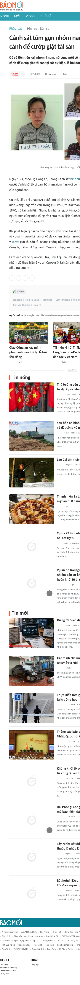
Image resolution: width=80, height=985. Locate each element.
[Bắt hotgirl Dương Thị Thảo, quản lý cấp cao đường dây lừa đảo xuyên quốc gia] (31, 893)
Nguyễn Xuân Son (10, 932)
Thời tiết (57, 932)
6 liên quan (74, 543)
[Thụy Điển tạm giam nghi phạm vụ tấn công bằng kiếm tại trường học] (31, 708)
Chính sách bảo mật (8, 971)
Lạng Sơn (51, 949)
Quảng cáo (4, 974)
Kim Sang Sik (72, 941)
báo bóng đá (52, 936)
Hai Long (38, 945)
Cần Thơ (20, 292)
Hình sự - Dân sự (38, 29)
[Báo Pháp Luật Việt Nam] (60, 394)
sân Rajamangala (65, 945)
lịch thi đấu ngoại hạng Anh (15, 941)
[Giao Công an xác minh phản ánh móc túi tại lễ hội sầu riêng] (28, 333)
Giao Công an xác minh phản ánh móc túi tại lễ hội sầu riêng (28, 352)
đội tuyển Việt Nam (71, 936)
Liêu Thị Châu (32, 300)
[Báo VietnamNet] (60, 668)
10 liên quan (51, 74)
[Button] (21, 74)
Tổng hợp (35, 965)
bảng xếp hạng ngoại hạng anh (28, 936)
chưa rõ (37, 305)
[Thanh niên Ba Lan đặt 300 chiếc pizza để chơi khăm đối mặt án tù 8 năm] (31, 509)
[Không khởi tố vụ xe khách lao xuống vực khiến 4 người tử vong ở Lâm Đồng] (31, 781)
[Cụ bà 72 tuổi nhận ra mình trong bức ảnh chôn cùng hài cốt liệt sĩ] (31, 546)
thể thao (49, 945)
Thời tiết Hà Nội (21, 949)
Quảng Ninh (47, 941)
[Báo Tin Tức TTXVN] (59, 507)
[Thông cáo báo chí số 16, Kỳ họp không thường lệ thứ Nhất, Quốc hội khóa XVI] (31, 744)
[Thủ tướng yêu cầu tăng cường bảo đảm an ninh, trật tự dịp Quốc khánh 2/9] (31, 397)
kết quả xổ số (8, 945)
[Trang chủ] (11, 6)
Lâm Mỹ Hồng (63, 300)
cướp (15, 242)
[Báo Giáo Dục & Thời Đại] (15, 74)
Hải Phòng (44, 932)
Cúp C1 (35, 941)
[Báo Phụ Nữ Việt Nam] (62, 585)
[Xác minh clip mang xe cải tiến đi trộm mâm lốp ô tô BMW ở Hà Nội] (31, 671)
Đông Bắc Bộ (38, 949)
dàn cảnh (17, 300)
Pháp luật (15, 29)
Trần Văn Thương (21, 305)
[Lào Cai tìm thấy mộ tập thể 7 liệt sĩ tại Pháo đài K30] (31, 472)
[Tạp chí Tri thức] (59, 543)
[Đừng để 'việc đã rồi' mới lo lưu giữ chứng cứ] (31, 633)
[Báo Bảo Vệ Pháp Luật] (59, 433)
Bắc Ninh (6, 936)
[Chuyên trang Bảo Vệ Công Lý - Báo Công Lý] (60, 625)
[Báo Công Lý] (12, 362)
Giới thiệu (4, 965)
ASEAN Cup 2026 (29, 932)
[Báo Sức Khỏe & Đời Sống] (60, 891)
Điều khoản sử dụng (8, 968)
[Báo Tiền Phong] (60, 778)
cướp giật (47, 300)
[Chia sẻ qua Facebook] (12, 278)
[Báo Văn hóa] (60, 465)
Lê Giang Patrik (66, 949)
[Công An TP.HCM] (59, 854)
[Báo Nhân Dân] (56, 362)
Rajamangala (24, 945)
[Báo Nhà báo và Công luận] (61, 817)
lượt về (59, 941)
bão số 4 (6, 949)
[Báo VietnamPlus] (61, 705)
